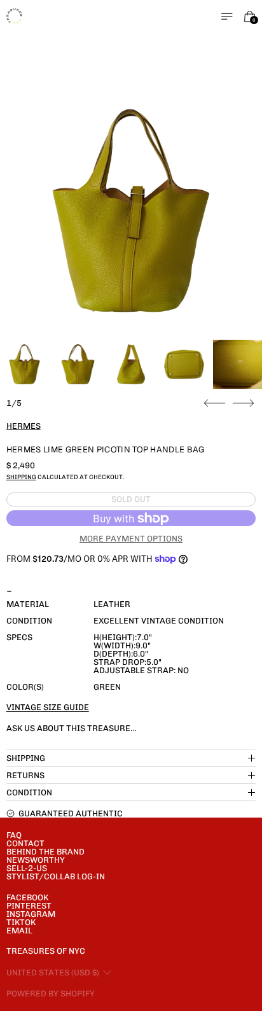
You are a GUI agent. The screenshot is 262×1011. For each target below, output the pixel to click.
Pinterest (29, 906)
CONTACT (25, 843)
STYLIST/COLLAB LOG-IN (55, 876)
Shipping (21, 476)
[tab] (24, 364)
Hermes (23, 426)
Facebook (27, 897)
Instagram (30, 914)
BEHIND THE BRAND (45, 851)
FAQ (14, 835)
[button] (131, 211)
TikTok (21, 922)
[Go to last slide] (214, 403)
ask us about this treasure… (71, 728)
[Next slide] (243, 403)
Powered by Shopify (50, 993)
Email (19, 930)
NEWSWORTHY (35, 860)
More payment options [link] (131, 538)
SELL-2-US (26, 868)
